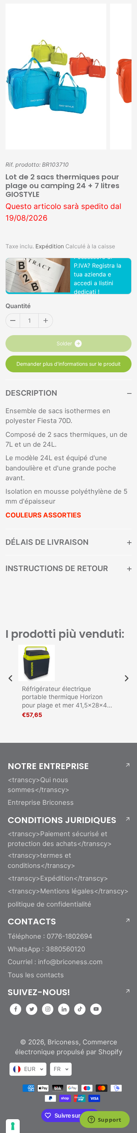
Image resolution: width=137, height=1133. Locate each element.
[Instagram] (48, 1009)
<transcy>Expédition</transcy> (58, 878)
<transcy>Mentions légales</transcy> (68, 891)
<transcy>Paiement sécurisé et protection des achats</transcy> (60, 838)
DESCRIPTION (31, 392)
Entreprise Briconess (41, 802)
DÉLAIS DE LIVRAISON (46, 542)
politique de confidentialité (49, 904)
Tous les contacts (36, 975)
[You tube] (96, 1009)
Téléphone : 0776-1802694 (50, 936)
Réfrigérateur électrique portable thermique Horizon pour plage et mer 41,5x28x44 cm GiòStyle (66, 697)
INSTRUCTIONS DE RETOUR (56, 568)
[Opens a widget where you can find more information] (104, 1120)
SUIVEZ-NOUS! (39, 992)
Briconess (63, 1042)
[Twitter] (32, 1009)
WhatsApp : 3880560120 (46, 949)
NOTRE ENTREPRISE (48, 766)
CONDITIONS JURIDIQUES (62, 820)
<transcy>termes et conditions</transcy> (41, 860)
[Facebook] (16, 1009)
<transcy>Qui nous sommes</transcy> (38, 785)
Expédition (49, 246)
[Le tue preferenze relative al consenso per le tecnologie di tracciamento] (13, 1126)
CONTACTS (32, 921)
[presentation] (10, 678)
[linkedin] (64, 1009)
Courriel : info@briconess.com (55, 962)
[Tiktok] (80, 1009)
